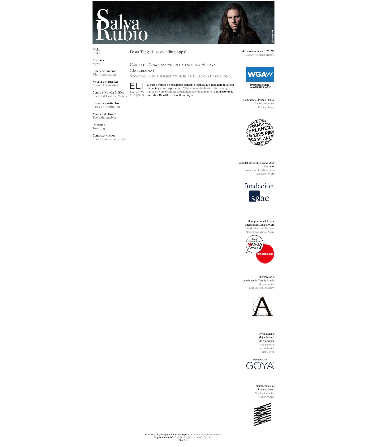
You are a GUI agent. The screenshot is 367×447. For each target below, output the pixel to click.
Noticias (98, 62)
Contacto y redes (109, 137)
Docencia (99, 126)
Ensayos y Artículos (106, 105)
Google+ (183, 440)
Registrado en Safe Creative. (169, 437)
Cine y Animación (104, 72)
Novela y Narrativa (105, 83)
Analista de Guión (104, 115)
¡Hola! (96, 51)
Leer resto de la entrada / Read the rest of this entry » (190, 93)
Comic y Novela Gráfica (110, 94)
